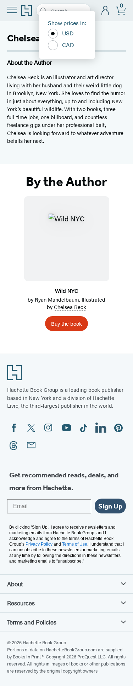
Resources (21, 603)
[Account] (105, 11)
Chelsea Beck (70, 306)
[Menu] (12, 10)
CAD (68, 45)
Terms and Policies (31, 622)
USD (68, 33)
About (15, 584)
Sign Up (110, 506)
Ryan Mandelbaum (57, 299)
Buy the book (66, 323)
